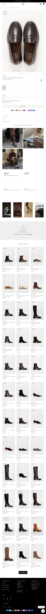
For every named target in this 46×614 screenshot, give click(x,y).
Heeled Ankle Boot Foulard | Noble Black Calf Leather (7, 350)
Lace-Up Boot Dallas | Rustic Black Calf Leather (8, 377)
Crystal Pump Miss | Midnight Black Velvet (36, 431)
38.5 (24, 97)
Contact (3, 583)
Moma (3, 267)
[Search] (5, 4)
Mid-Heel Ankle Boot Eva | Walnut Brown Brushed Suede (37, 296)
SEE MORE (23, 572)
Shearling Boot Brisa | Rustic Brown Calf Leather (22, 269)
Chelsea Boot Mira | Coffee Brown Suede (23, 323)
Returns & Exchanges (5, 589)
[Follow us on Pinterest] (10, 598)
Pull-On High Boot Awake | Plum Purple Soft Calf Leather (37, 485)
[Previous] (2, 73)
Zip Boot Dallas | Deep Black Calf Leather (37, 377)
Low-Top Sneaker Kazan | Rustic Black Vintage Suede (37, 269)
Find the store (19, 587)
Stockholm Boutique (5, 585)
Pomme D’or (4, 563)
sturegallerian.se (34, 589)
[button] (23, 115)
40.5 (37, 97)
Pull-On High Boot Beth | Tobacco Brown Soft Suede (8, 566)
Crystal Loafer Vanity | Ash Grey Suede (37, 458)
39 (27, 97)
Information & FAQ (5, 587)
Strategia (4, 428)
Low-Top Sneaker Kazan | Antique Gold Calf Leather (23, 296)
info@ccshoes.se (19, 591)
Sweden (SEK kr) (5, 603)
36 (6, 97)
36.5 (10, 97)
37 (13, 97)
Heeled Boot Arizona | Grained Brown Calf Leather (22, 539)
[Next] (43, 73)
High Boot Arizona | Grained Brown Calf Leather (36, 512)
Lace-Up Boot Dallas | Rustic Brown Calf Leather (22, 377)
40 (34, 97)
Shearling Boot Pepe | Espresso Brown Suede (36, 350)
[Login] (38, 4)
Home (3, 8)
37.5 (17, 97)
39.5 (30, 97)
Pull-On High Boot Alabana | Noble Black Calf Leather (36, 323)
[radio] (4, 87)
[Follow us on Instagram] (7, 598)
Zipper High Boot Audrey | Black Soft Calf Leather (8, 512)
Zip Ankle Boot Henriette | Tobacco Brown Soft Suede (36, 566)
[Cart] (43, 4)
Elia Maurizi (33, 294)
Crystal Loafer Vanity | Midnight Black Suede (23, 458)
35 (3, 97)
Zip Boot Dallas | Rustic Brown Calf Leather (8, 404)
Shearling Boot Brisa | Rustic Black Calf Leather (7, 269)
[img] (13, 173)
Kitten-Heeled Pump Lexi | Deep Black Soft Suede (37, 404)
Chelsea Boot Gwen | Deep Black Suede (8, 431)
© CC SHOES (9, 607)
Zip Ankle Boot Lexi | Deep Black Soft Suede (23, 404)
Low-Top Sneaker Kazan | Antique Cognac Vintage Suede (8, 296)
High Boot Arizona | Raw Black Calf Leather (22, 512)
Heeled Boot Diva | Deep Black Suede (22, 350)
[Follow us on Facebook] (4, 598)
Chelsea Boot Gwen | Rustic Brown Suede (22, 431)
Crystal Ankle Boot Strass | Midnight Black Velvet (22, 485)
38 (20, 97)
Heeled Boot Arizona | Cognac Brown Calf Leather (36, 539)
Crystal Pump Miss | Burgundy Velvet (8, 458)
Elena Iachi (4, 482)
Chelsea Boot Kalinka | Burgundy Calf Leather (8, 323)
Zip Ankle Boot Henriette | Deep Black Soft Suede (22, 566)
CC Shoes (4, 75)
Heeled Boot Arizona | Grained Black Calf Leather (8, 539)
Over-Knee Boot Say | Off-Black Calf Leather (8, 485)
